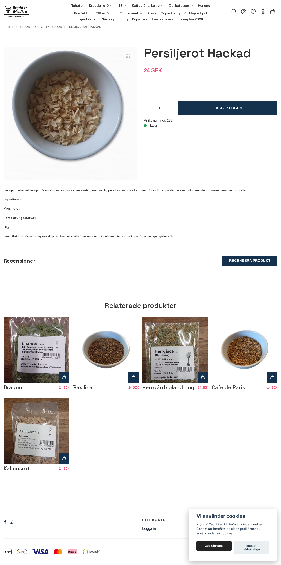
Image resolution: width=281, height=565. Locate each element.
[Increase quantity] (169, 108)
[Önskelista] (253, 12)
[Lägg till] (64, 377)
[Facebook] (5, 522)
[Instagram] (11, 522)
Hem (7, 27)
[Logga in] (244, 12)
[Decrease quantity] (149, 108)
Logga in (149, 529)
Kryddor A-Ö (25, 27)
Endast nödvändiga (251, 547)
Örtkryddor (51, 27)
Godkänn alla (214, 546)
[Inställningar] (263, 12)
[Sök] (234, 12)
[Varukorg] (272, 12)
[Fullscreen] (128, 55)
